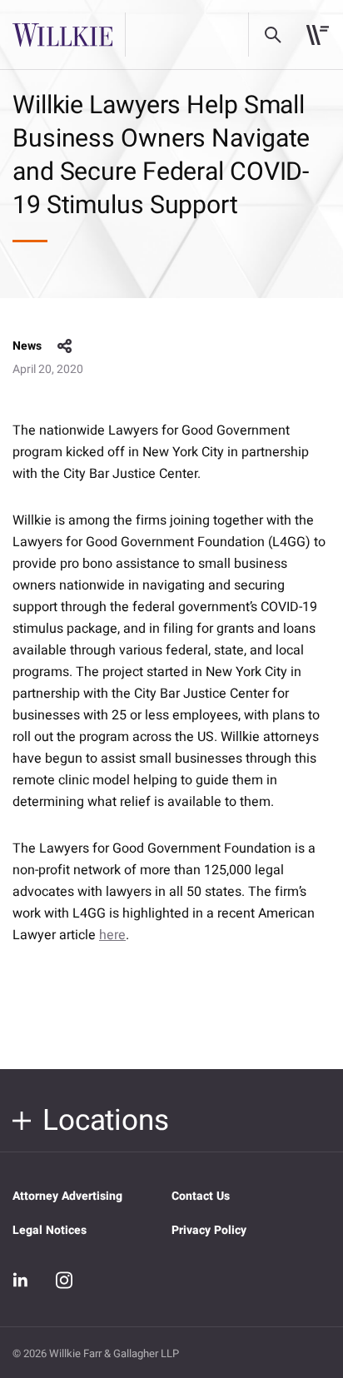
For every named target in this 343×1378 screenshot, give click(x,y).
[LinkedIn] (20, 1280)
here (112, 935)
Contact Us (201, 1196)
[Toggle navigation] (318, 35)
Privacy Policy (209, 1230)
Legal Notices (49, 1230)
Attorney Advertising (67, 1196)
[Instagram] (64, 1279)
